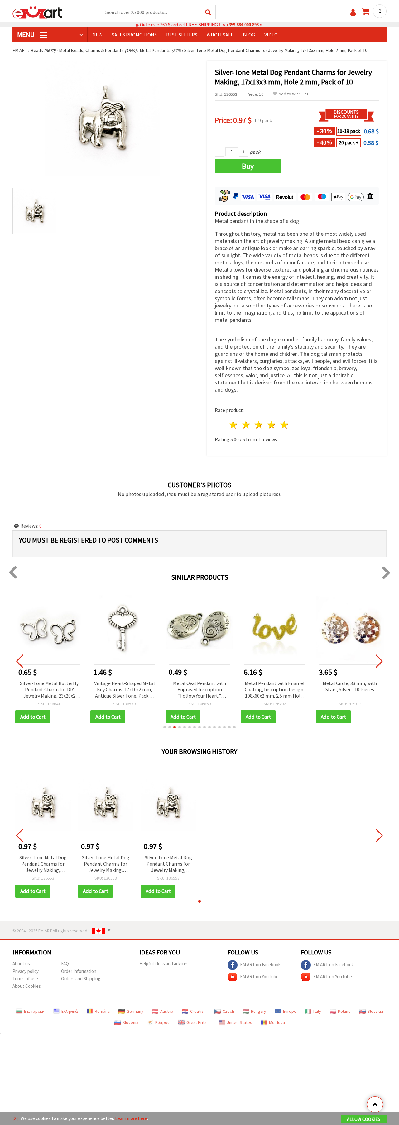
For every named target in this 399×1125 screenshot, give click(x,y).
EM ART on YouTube (259, 976)
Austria (166, 1011)
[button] (164, 727)
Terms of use (25, 979)
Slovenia (130, 1022)
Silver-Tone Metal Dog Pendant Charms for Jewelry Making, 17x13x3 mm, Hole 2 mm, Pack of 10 (43, 864)
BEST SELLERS (181, 34)
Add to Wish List (293, 94)
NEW (97, 34)
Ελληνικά (69, 1011)
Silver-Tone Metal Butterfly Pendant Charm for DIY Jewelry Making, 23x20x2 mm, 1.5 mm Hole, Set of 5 (49, 690)
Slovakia (375, 1011)
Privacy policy (25, 971)
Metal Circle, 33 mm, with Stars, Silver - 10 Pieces (350, 686)
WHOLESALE (220, 34)
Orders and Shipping (80, 979)
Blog (249, 34)
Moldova (277, 1022)
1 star (233, 424)
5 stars (284, 424)
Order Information (78, 971)
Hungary (258, 1011)
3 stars (259, 424)
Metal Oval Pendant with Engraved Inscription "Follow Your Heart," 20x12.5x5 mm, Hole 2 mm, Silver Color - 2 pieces (199, 690)
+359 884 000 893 (242, 24)
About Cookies (26, 986)
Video (271, 34)
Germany (135, 1011)
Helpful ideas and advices (164, 964)
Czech (228, 1011)
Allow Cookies (363, 1119)
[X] (15, 1118)
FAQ (65, 964)
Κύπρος (162, 1022)
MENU (26, 34)
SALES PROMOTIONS (134, 34)
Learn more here (131, 1118)
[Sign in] (353, 12)
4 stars (271, 424)
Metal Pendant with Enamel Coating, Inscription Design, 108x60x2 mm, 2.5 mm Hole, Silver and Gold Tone (275, 690)
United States (239, 1022)
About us (21, 964)
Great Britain (198, 1022)
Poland (344, 1011)
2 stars (246, 424)
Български (34, 1011)
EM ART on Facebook (260, 965)
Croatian (198, 1011)
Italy (317, 1011)
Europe (289, 1011)
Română (102, 1011)
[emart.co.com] (37, 11)
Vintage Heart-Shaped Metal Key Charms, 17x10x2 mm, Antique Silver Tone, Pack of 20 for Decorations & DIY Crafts (124, 690)
